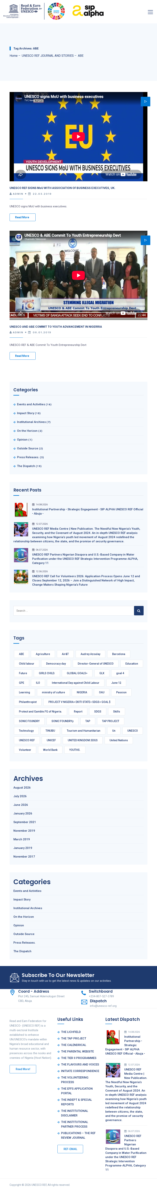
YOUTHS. (74, 749)
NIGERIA (82, 692)
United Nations (119, 740)
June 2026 (20, 805)
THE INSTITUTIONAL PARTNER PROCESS (74, 1124)
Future (23, 673)
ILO (38, 682)
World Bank (50, 749)
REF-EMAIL (70, 1149)
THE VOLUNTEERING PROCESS (74, 1080)
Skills (116, 711)
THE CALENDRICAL (73, 1045)
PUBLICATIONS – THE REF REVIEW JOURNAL (78, 1135)
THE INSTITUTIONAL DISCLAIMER (74, 1113)
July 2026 (20, 796)
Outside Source (27, 448)
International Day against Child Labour (75, 682)
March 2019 (21, 839)
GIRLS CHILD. (47, 673)
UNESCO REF (27, 740)
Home (14, 55)
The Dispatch (26, 466)
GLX (101, 673)
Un (113, 730)
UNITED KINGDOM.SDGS (83, 740)
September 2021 (24, 822)
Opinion (22, 439)
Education (131, 663)
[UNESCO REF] (53, 10)
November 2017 (24, 856)
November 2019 (24, 830)
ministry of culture (53, 692)
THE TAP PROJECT (73, 1038)
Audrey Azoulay (90, 654)
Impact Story (25, 413)
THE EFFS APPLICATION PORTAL (77, 1091)
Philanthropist (28, 701)
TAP (87, 721)
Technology (26, 730)
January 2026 (22, 813)
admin (18, 193)
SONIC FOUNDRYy (63, 721)
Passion (121, 692)
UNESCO (132, 730)
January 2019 (22, 848)
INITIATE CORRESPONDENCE (80, 1071)
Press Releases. (28, 457)
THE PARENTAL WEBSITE (77, 1051)
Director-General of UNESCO (96, 663)
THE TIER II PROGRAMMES (78, 1058)
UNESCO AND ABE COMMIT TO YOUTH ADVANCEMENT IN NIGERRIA (56, 326)
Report (78, 711)
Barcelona (118, 654)
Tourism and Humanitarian (83, 730)
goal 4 (120, 673)
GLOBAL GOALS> (77, 673)
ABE (21, 654)
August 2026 (22, 787)
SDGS (97, 711)
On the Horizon (27, 431)
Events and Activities (31, 404)
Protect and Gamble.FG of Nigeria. (40, 711)
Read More (22, 217)
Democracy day (56, 663)
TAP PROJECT (110, 721)
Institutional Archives (31, 422)
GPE (21, 682)
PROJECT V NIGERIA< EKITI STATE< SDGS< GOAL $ (79, 701)
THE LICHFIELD (71, 1032)
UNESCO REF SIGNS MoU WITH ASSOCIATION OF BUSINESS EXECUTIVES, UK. (62, 188)
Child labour (26, 663)
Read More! (23, 1069)
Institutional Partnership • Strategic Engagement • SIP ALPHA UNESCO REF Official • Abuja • (87, 511)
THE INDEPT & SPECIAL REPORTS (76, 1102)
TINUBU (50, 730)
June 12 (116, 682)
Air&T (65, 654)
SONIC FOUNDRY (29, 721)
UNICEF (51, 740)
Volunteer (25, 749)
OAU (101, 692)
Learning (24, 692)
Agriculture (43, 654)
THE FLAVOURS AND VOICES (80, 1064)
